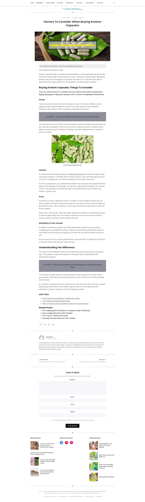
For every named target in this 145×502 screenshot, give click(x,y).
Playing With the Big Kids (106, 477)
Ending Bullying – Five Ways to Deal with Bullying (105, 445)
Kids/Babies (39, 3)
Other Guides (90, 3)
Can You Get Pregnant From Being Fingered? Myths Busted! (47, 471)
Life (82, 17)
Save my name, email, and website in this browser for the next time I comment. (74, 420)
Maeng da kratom (46, 94)
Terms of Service (61, 496)
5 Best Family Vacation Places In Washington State (61, 298)
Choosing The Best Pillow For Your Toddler (58, 318)
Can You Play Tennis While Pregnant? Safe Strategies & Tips (42, 453)
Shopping (79, 3)
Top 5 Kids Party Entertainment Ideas (56, 301)
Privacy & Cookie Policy (49, 496)
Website (72, 412)
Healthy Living (77, 17)
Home (32, 3)
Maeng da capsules (76, 174)
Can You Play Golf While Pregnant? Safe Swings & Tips (47, 461)
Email (72, 404)
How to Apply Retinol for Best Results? (57, 313)
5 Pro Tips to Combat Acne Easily (55, 316)
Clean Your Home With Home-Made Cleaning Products (106, 466)
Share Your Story (89, 496)
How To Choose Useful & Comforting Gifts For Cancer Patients (65, 304)
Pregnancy (69, 3)
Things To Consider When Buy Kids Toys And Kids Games (77, 117)
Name (72, 397)
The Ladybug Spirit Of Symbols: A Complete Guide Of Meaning (66, 310)
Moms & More (50, 3)
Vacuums (100, 3)
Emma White (49, 337)
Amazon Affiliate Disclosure (75, 496)
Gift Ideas (60, 3)
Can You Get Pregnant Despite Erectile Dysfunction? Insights (47, 445)
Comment (72, 379)
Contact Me (99, 496)
